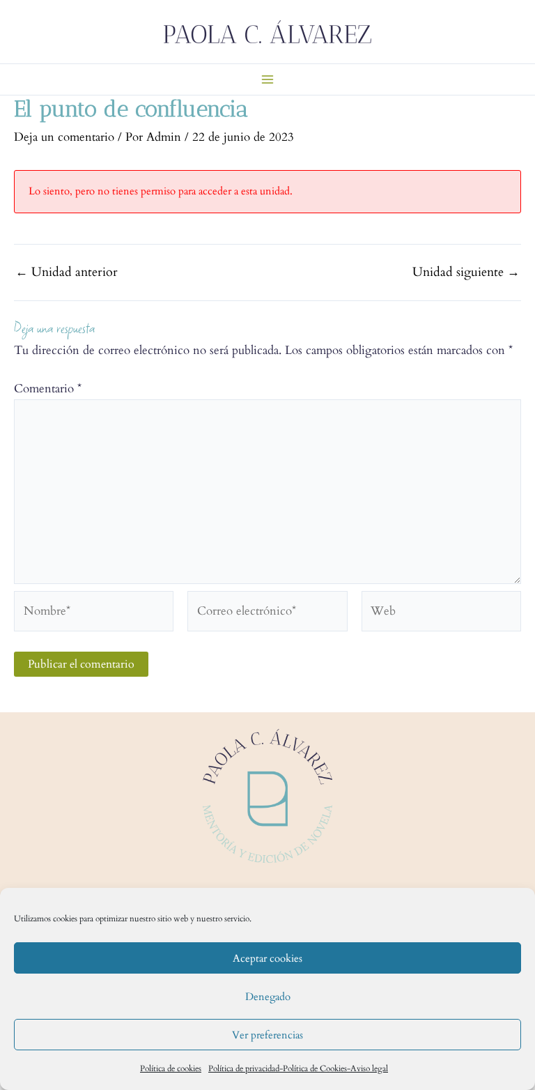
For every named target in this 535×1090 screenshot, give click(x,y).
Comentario (48, 389)
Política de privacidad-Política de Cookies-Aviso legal (298, 1068)
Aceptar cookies (267, 958)
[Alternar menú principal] (267, 79)
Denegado (267, 997)
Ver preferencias (267, 1035)
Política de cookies (170, 1068)
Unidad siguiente (466, 272)
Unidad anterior (66, 272)
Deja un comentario (64, 137)
